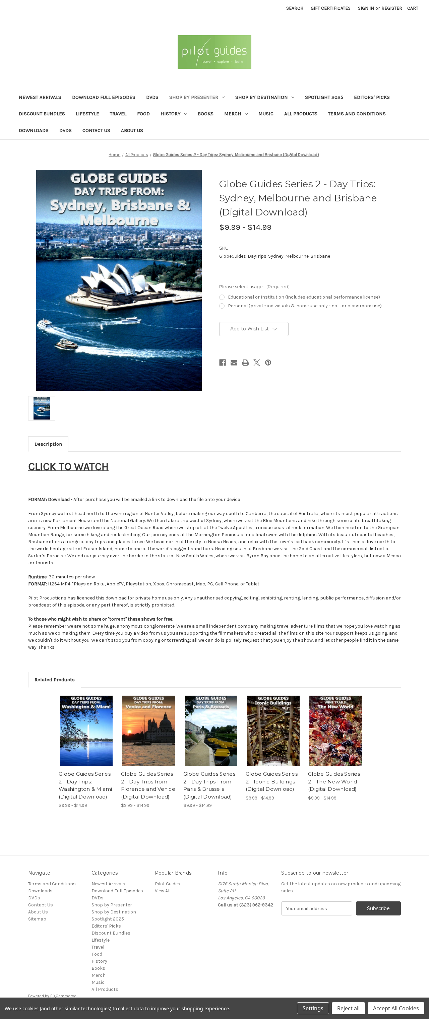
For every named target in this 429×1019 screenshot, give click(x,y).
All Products (300, 114)
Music (265, 114)
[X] (256, 362)
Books (205, 114)
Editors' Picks (372, 97)
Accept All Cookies (396, 1008)
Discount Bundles (42, 114)
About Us (132, 130)
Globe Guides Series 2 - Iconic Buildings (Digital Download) (272, 781)
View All (163, 891)
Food (143, 114)
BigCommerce (63, 996)
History (171, 114)
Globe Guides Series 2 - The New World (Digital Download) (334, 781)
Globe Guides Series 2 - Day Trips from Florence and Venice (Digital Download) (148, 785)
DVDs (152, 97)
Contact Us (96, 130)
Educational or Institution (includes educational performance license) (304, 297)
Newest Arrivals (40, 97)
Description (48, 444)
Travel (118, 114)
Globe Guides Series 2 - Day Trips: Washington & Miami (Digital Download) (85, 785)
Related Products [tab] (55, 680)
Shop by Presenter (193, 97)
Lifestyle (87, 114)
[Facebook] (222, 362)
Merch (232, 114)
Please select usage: (254, 286)
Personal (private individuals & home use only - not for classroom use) (305, 306)
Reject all (348, 1008)
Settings (313, 1008)
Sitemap (37, 919)
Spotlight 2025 (324, 97)
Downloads (34, 130)
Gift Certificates (331, 8)
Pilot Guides (167, 884)
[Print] (245, 362)
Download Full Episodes (103, 97)
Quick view (86, 731)
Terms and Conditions (357, 114)
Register (391, 8)
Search (294, 8)
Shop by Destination (261, 97)
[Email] (234, 362)
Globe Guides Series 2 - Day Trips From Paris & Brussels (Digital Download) (209, 785)
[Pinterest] (268, 362)
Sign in (366, 8)
